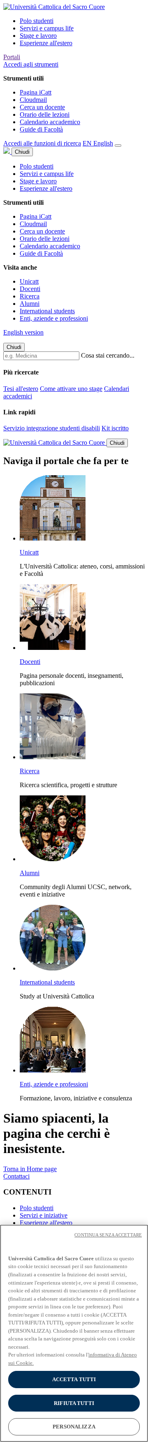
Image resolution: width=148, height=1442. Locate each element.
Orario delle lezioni (44, 114)
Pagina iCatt (35, 92)
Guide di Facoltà (41, 129)
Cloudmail (33, 99)
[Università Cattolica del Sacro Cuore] (54, 6)
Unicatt (29, 281)
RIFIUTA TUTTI (74, 1403)
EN (98, 143)
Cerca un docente (42, 107)
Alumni (29, 303)
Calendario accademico (50, 121)
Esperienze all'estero (46, 42)
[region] (74, 1333)
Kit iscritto (115, 428)
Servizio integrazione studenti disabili (51, 428)
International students (47, 310)
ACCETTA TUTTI (74, 1379)
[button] (30, 64)
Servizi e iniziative (43, 1215)
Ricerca (29, 296)
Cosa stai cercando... (107, 355)
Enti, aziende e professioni (54, 318)
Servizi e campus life (47, 28)
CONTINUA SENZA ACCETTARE (108, 1234)
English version (23, 332)
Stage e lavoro (38, 35)
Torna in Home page (30, 1168)
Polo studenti (36, 20)
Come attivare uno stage (71, 388)
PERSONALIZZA (74, 1427)
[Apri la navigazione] (118, 145)
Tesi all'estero (20, 388)
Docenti (30, 288)
